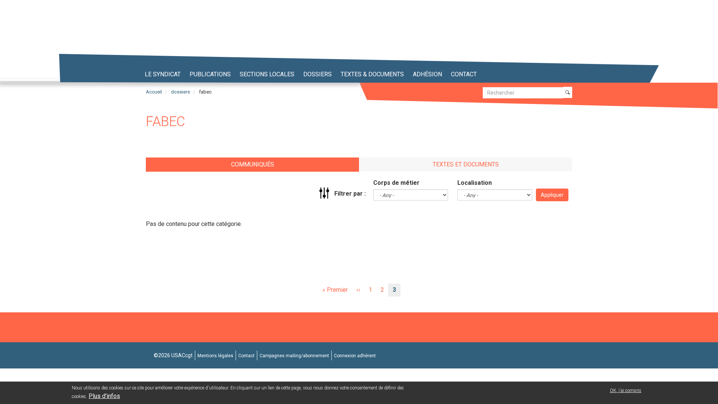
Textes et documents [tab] (466, 164)
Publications (210, 74)
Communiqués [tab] (252, 164)
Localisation (474, 182)
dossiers (180, 92)
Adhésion (427, 74)
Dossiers (317, 74)
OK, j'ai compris (625, 390)
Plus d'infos (104, 396)
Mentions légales (215, 355)
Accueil (154, 92)
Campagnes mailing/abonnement (294, 355)
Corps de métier (396, 182)
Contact (464, 74)
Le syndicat (163, 74)
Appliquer (552, 195)
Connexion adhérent (355, 355)
